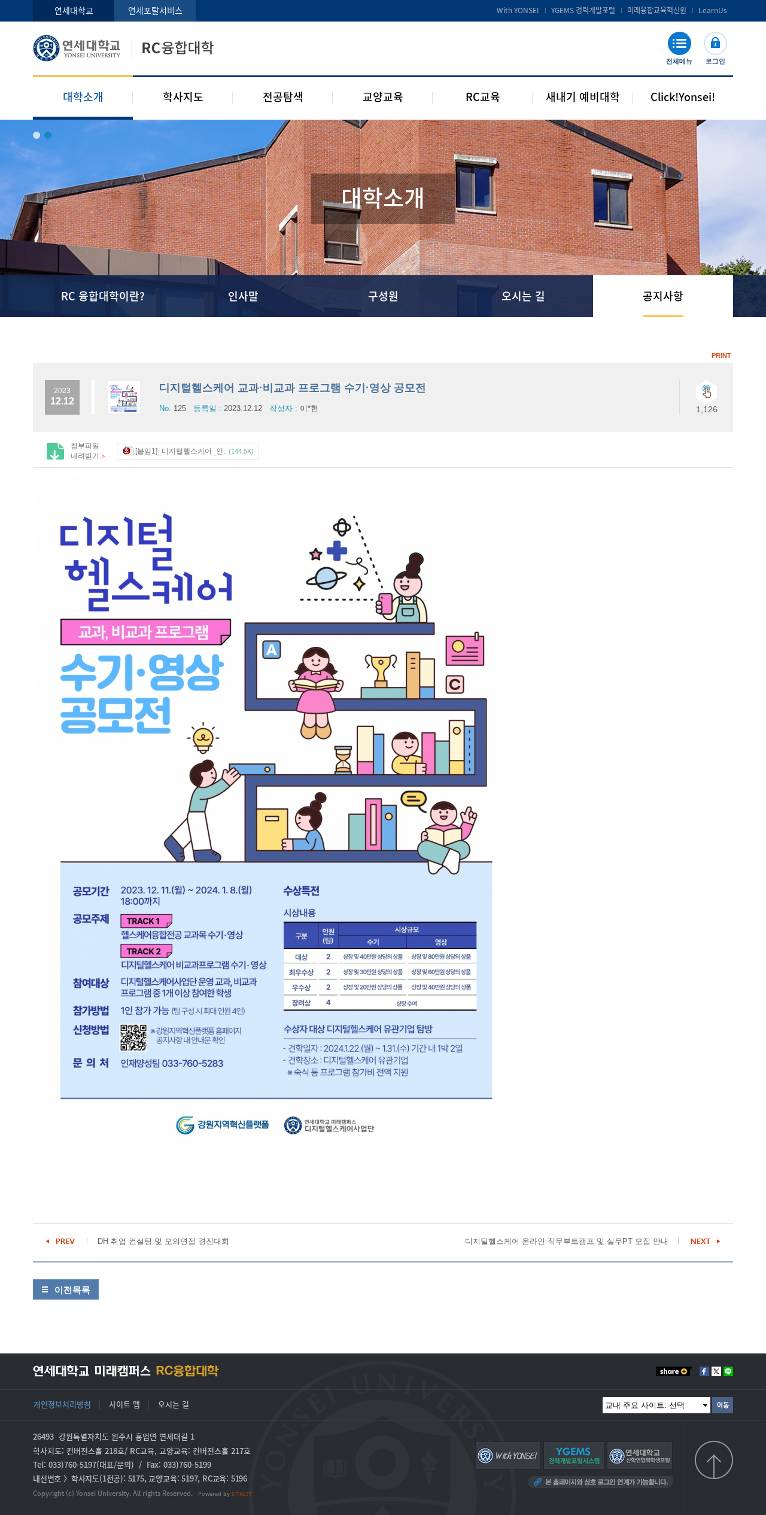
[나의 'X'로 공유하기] (716, 1371)
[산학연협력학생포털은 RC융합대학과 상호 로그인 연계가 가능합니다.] (640, 1455)
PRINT (721, 355)
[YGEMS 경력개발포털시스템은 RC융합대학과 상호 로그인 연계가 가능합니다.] (573, 1455)
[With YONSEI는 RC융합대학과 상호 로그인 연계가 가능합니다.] (508, 1455)
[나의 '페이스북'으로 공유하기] (704, 1371)
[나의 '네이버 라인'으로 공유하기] (728, 1371)
